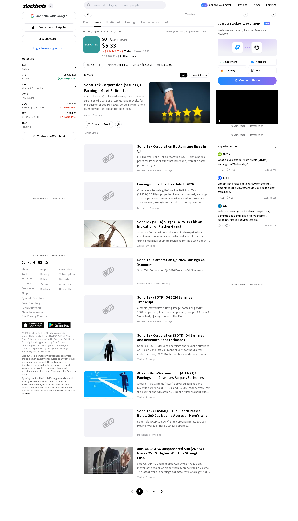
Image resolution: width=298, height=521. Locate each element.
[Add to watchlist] (99, 65)
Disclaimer (28, 288)
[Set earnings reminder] (127, 65)
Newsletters (66, 289)
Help (43, 270)
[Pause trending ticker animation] (245, 14)
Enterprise (65, 270)
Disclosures (47, 289)
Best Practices (27, 276)
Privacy (44, 274)
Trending (242, 5)
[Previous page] (132, 491)
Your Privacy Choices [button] (34, 316)
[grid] (49, 96)
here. (28, 394)
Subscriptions (67, 274)
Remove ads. (58, 198)
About (25, 270)
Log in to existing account (49, 48)
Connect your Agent (216, 5)
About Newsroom (32, 312)
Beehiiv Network (32, 308)
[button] (50, 5)
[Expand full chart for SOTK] (192, 43)
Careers (26, 283)
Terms (44, 284)
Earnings (271, 5)
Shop (25, 293)
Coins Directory (31, 303)
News (257, 5)
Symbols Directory (33, 298)
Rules (43, 279)
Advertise (65, 284)
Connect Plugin (249, 80)
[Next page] (162, 491)
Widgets (64, 279)
